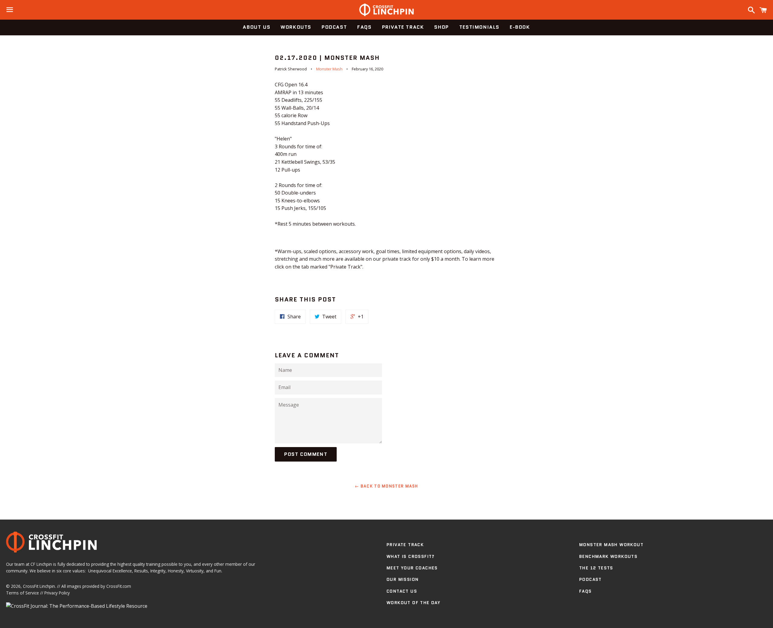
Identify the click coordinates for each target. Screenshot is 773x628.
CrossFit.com (118, 586)
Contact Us (401, 591)
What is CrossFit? (410, 556)
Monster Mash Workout (611, 545)
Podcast (334, 27)
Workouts (296, 27)
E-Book (520, 27)
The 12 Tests (596, 568)
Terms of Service (22, 593)
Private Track (403, 27)
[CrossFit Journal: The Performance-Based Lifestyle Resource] (76, 606)
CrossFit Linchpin (39, 586)
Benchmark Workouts (608, 556)
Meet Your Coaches (412, 568)
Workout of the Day (413, 603)
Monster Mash (329, 69)
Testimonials (479, 27)
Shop (441, 27)
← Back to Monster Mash (386, 486)
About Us (256, 27)
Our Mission (402, 579)
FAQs (364, 27)
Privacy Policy (57, 593)
